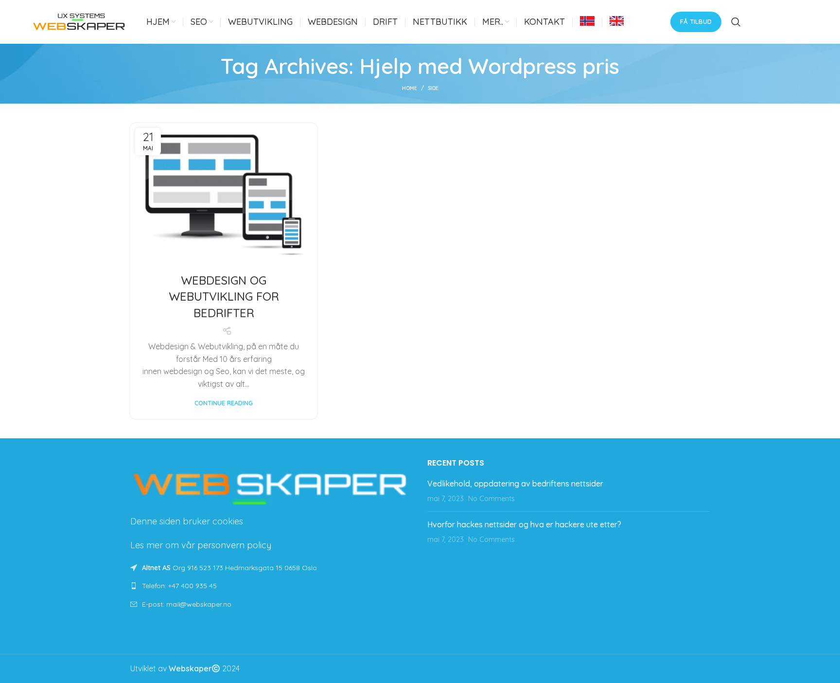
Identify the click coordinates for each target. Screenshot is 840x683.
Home (409, 88)
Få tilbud (696, 21)
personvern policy (234, 545)
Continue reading (223, 403)
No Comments (491, 498)
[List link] (271, 585)
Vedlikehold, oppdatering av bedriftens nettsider (515, 483)
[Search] (736, 22)
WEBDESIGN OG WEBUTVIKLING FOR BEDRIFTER (224, 296)
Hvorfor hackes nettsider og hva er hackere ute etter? (524, 524)
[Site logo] (79, 21)
